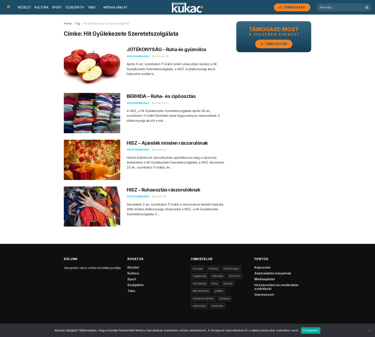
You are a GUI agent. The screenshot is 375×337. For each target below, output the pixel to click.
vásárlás (217, 305)
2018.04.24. (161, 103)
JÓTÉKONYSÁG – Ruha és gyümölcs (166, 49)
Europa (198, 268)
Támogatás (294, 7)
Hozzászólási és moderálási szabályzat (276, 286)
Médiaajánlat (115, 7)
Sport (57, 7)
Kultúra (41, 7)
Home (68, 23)
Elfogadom (310, 330)
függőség (199, 275)
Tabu (91, 7)
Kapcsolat (262, 267)
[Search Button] (367, 7)
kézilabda (199, 283)
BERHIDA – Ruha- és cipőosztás (161, 96)
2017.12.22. (160, 149)
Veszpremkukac (138, 56)
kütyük (228, 283)
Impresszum (264, 294)
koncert (234, 275)
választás (199, 305)
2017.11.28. (160, 196)
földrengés (231, 268)
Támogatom (275, 44)
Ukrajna (224, 298)
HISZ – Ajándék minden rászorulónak (167, 143)
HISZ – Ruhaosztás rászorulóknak (163, 190)
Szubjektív (74, 7)
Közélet (24, 7)
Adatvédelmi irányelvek (272, 273)
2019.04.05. (161, 56)
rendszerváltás (203, 298)
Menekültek (201, 290)
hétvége (217, 275)
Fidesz (213, 268)
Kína (215, 283)
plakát (219, 290)
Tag (77, 23)
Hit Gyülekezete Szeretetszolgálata (106, 23)
